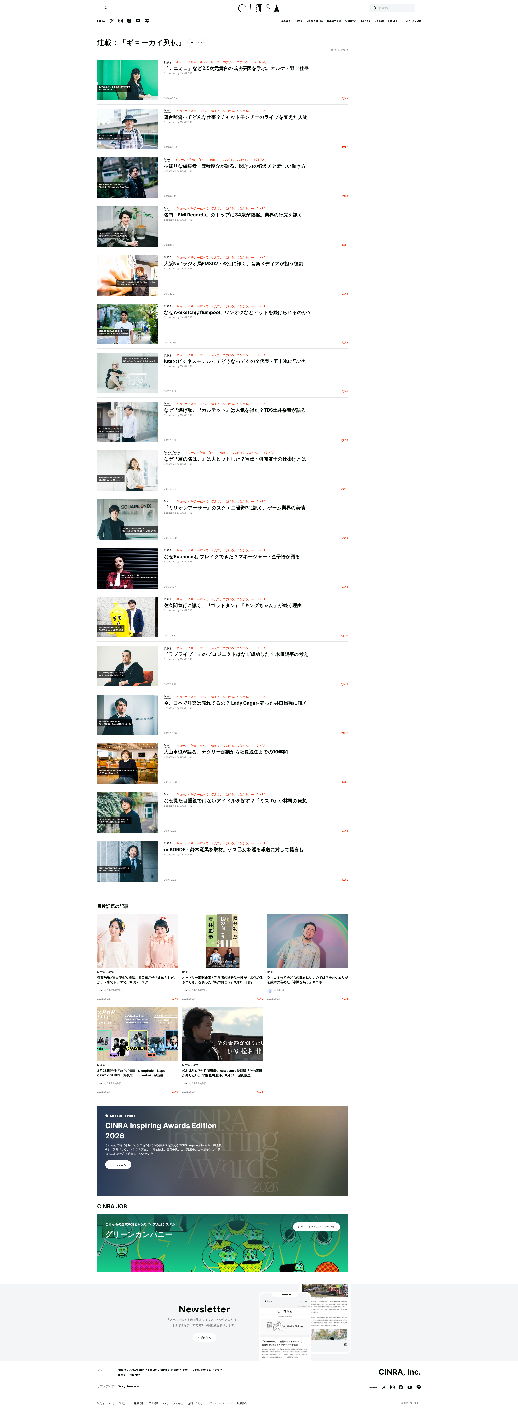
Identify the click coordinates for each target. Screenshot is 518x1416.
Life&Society (202, 1369)
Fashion (135, 1374)
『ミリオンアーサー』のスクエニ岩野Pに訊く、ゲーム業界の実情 (234, 508)
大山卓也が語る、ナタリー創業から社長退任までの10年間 (226, 752)
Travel (121, 1374)
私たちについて (105, 1403)
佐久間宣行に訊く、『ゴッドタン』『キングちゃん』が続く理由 (233, 605)
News (298, 21)
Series (365, 21)
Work (218, 1369)
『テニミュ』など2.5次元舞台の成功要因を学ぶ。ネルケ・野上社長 (236, 68)
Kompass (133, 1386)
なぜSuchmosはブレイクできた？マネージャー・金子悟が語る (232, 556)
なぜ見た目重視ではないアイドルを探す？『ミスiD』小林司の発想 (235, 801)
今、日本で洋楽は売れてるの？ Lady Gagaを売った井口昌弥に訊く (235, 703)
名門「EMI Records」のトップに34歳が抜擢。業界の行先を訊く (233, 215)
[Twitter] (112, 21)
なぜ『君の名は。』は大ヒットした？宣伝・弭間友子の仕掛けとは (235, 459)
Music (121, 1369)
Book (185, 1369)
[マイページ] (105, 8)
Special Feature (386, 21)
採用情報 (139, 1403)
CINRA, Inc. (400, 1372)
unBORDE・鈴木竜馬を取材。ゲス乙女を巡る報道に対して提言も (234, 849)
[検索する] (374, 8)
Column (351, 21)
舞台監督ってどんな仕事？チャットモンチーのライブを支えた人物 (235, 117)
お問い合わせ (195, 1403)
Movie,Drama (157, 1369)
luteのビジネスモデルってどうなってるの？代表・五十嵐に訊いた (235, 361)
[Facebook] (129, 21)
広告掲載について (158, 1403)
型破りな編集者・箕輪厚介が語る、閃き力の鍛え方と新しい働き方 (235, 166)
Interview (334, 21)
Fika (120, 1386)
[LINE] (147, 21)
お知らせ (178, 1403)
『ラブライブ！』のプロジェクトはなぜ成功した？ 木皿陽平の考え (236, 654)
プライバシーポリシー (220, 1403)
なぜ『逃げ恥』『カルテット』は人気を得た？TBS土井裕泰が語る (235, 410)
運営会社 (124, 1403)
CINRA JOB (413, 21)
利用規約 (242, 1403)
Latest (285, 21)
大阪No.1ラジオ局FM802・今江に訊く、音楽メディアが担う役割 (233, 263)
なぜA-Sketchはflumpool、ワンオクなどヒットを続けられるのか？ (238, 312)
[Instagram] (120, 21)
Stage (174, 1369)
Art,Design (137, 1369)
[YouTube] (138, 21)
